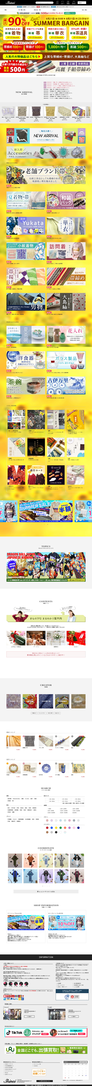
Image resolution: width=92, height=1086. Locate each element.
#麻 (12, 800)
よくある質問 (76, 986)
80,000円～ (75, 812)
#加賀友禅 (34, 807)
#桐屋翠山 (18, 821)
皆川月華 (50, 713)
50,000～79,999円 (63, 812)
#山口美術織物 (27, 819)
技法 (83, 9)
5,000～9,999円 (51, 810)
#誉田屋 (37, 819)
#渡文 (33, 819)
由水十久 (58, 713)
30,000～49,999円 (51, 812)
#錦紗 (22, 798)
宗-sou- (6, 1072)
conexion (36, 1065)
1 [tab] (44, 524)
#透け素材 (9, 798)
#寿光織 (9, 800)
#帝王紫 (9, 812)
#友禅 (30, 807)
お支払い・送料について (62, 986)
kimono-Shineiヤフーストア (10, 1069)
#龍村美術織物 (21, 819)
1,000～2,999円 (63, 808)
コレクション (67, 9)
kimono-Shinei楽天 (9, 1067)
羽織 (21, 9)
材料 (24, 9)
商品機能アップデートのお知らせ (29, 6)
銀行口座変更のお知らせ (45, 6)
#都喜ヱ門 (13, 821)
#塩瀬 (35, 798)
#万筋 (18, 807)
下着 (39, 9)
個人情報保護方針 (77, 983)
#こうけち (27, 798)
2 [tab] (47, 524)
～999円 (49, 808)
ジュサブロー (42, 713)
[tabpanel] (46, 511)
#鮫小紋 (21, 807)
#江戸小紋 (13, 807)
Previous (6, 868)
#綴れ (26, 807)
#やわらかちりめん (16, 798)
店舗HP (30, 1016)
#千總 (9, 821)
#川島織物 (9, 819)
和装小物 (36, 9)
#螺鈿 (13, 812)
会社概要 (59, 983)
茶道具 (54, 9)
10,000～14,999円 (63, 810)
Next (86, 868)
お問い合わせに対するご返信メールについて (65, 6)
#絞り (9, 807)
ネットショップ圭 (37, 1064)
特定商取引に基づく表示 (79, 985)
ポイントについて (61, 985)
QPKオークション (8, 1074)
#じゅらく (15, 819)
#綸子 (32, 798)
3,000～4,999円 (76, 808)
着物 (5, 9)
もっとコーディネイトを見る (47, 891)
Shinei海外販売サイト (9, 1065)
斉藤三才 (34, 713)
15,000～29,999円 (76, 810)
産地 (86, 9)
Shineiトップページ (9, 1064)
